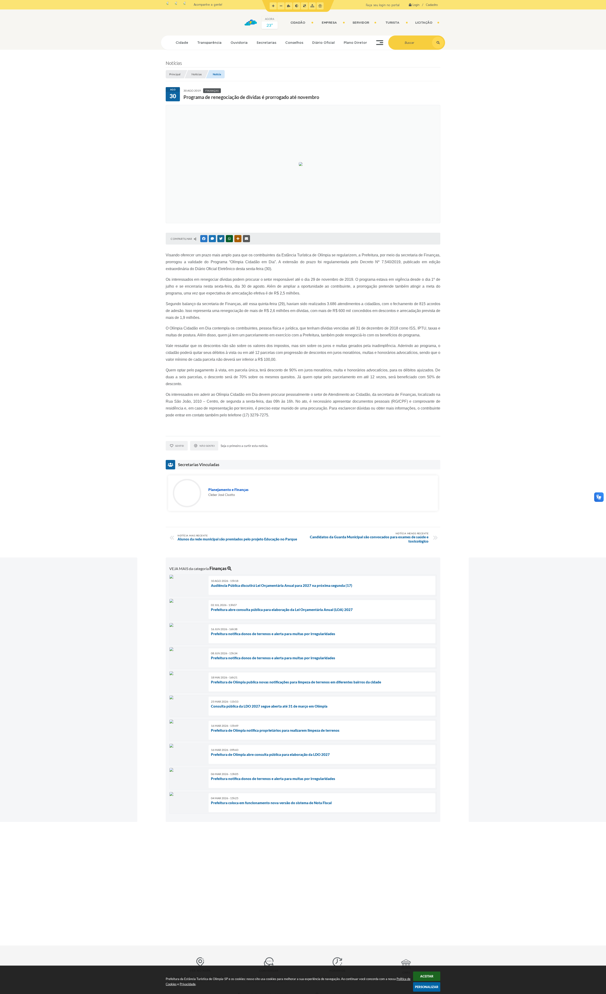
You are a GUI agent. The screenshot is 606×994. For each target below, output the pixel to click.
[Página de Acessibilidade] (320, 5)
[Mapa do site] (312, 5)
